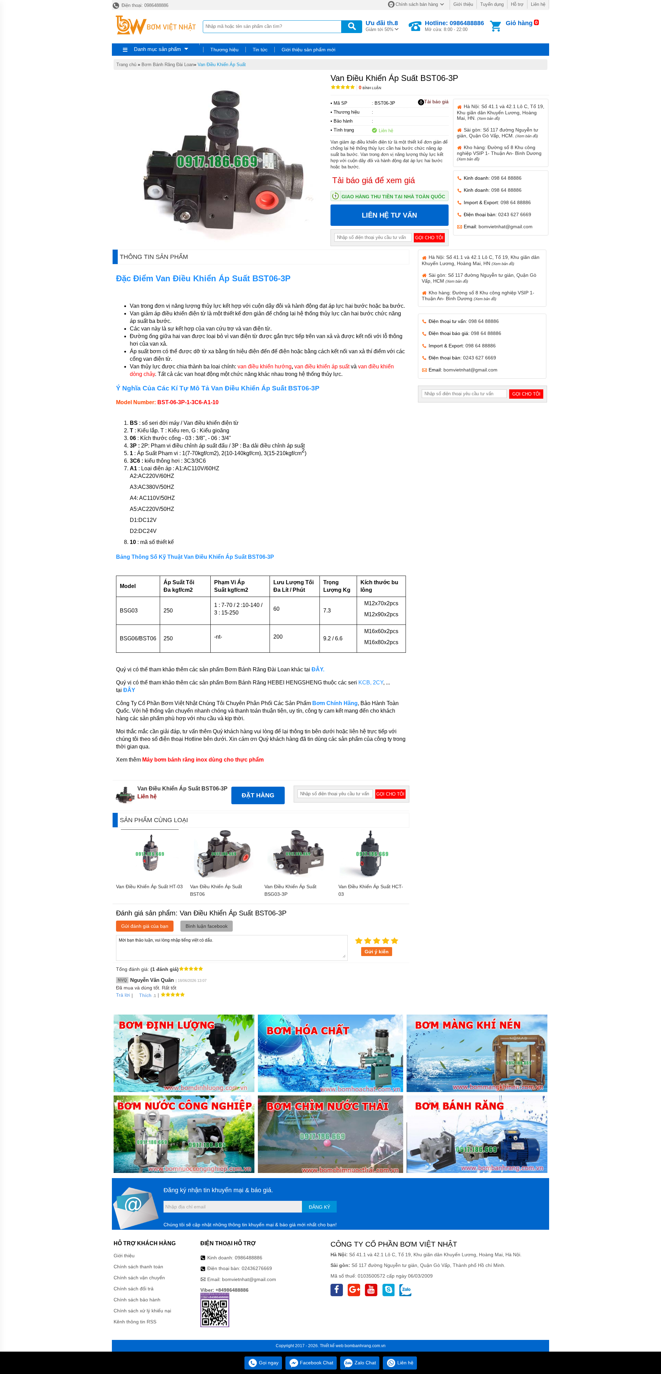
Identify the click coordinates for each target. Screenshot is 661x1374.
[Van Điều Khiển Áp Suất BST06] (223, 876)
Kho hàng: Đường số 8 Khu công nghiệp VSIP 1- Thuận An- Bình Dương (499, 153)
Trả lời (123, 995)
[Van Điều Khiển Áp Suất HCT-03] (372, 876)
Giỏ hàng (519, 23)
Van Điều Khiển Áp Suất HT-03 (149, 886)
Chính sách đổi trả (134, 1288)
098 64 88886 (506, 178)
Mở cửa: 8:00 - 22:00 (454, 26)
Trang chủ (126, 64)
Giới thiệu (463, 4)
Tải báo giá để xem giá (373, 180)
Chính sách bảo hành (137, 1299)
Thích (145, 995)
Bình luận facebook (207, 926)
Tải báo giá (436, 101)
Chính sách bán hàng (417, 4)
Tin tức (260, 49)
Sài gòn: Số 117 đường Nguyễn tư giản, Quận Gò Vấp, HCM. (497, 132)
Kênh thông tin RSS (135, 1321)
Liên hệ (538, 4)
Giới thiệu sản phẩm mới (308, 49)
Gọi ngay (268, 1362)
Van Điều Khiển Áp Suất (222, 64)
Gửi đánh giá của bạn (144, 926)
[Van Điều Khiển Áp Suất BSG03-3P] (298, 876)
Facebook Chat (315, 1362)
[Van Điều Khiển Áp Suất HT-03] (150, 876)
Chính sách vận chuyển (139, 1277)
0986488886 (248, 1257)
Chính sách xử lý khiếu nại (142, 1310)
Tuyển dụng (492, 4)
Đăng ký (319, 1207)
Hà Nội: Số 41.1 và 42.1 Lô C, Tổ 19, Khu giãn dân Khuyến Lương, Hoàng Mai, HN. (500, 112)
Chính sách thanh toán (138, 1266)
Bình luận (370, 88)
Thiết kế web (332, 1345)
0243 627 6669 (514, 214)
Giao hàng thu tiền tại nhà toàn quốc (393, 196)
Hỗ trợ (517, 4)
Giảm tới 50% (382, 26)
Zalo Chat (364, 1362)
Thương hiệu (224, 49)
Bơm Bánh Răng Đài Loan (167, 64)
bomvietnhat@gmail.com (506, 226)
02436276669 (257, 1268)
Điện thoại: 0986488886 (144, 5)
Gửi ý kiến (377, 951)
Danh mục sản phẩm (157, 49)
